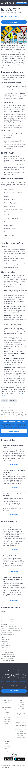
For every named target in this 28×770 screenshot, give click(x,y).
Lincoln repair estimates (7, 660)
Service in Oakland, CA (7, 617)
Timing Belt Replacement (8, 634)
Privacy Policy (21, 710)
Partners (7, 723)
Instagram (7, 751)
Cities (7, 712)
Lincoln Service (5, 643)
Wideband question (9, 527)
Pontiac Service (5, 639)
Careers (7, 710)
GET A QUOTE (21, 3)
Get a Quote (14, 22)
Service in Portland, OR (7, 621)
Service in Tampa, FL (6, 613)
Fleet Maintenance (7, 707)
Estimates (7, 717)
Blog (7, 726)
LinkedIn (7, 746)
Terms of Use (21, 717)
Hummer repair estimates (8, 656)
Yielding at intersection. (10, 556)
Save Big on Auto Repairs (10, 16)
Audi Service (4, 641)
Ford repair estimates (7, 658)
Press (7, 705)
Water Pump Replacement (8, 626)
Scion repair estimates (7, 652)
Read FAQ (14, 685)
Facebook (7, 743)
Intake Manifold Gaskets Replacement (11, 628)
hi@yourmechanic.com (19, 681)
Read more (14, 464)
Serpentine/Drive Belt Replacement (11, 630)
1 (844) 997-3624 (6, 681)
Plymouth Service (6, 645)
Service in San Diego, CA (8, 619)
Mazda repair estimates (7, 654)
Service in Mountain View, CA (9, 615)
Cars (7, 714)
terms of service (11, 416)
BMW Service (5, 647)
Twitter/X (7, 748)
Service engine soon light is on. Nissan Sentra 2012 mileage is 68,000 (13, 579)
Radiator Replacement (7, 632)
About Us (7, 702)
